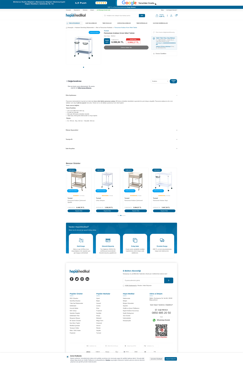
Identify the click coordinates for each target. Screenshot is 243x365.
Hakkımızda (126, 298)
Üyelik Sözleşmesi (128, 313)
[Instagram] (82, 279)
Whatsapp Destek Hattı (104, 10)
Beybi (98, 301)
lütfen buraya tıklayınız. (85, 88)
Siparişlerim (77, 10)
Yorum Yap (173, 81)
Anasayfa (68, 10)
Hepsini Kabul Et (171, 359)
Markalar (85, 10)
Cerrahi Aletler (74, 308)
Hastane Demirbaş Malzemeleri (84, 27)
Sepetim (125, 305)
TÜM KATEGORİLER (74, 23)
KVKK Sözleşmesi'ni (131, 285)
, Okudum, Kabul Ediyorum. (138, 285)
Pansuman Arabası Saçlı (160, 200)
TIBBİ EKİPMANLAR (141, 23)
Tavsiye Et (69, 139)
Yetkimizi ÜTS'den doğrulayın (165, 47)
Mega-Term (99, 320)
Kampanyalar (127, 320)
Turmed (106, 30)
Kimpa (98, 315)
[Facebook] (72, 279)
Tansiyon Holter (74, 328)
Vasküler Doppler (75, 313)
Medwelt (98, 318)
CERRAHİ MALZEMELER (124, 23)
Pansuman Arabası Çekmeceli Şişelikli (77, 201)
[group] (83, 47)
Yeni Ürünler (126, 315)
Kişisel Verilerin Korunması (131, 310)
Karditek (98, 313)
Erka (97, 308)
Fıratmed (99, 310)
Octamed (99, 323)
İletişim (92, 10)
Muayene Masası (75, 318)
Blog (162, 10)
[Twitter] (77, 279)
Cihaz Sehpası (100, 200)
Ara (142, 15)
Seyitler (98, 330)
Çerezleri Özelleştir (156, 359)
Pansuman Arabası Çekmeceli (134, 200)
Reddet (108, 360)
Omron (98, 325)
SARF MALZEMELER (91, 23)
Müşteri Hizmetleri (128, 303)
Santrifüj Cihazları (75, 301)
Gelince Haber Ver (126, 47)
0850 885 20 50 (161, 312)
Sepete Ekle (78, 211)
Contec (98, 305)
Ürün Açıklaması (71, 95)
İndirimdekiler (127, 318)
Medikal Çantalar (75, 325)
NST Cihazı (73, 310)
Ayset (98, 298)
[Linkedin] (87, 279)
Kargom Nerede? (172, 10)
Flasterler (72, 333)
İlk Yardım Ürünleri (75, 320)
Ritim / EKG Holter (75, 330)
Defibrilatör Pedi (74, 315)
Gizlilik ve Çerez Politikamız (131, 308)
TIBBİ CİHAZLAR (107, 23)
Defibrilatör (73, 305)
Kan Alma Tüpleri (75, 323)
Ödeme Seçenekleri (72, 130)
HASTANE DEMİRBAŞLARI (160, 23)
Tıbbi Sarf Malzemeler (76, 303)
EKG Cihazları (74, 298)
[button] (83, 67)
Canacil (98, 303)
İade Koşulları (70, 148)
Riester (98, 328)
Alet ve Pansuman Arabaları (104, 27)
